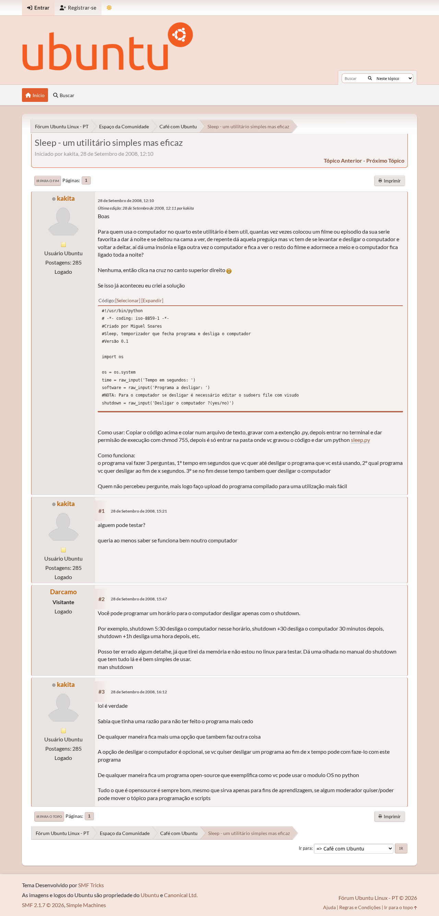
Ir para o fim (47, 181)
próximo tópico (385, 160)
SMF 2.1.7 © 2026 (43, 905)
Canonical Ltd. (181, 895)
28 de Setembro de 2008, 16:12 (139, 692)
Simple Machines (86, 905)
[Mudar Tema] (109, 7)
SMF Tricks (91, 885)
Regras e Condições (360, 907)
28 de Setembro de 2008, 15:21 (139, 511)
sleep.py (360, 439)
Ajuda (329, 907)
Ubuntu (150, 895)
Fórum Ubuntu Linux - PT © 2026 (378, 897)
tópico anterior (343, 160)
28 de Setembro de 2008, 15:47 (139, 599)
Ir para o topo (49, 816)
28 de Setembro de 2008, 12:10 (126, 200)
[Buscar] (370, 78)
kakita (66, 198)
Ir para (305, 848)
